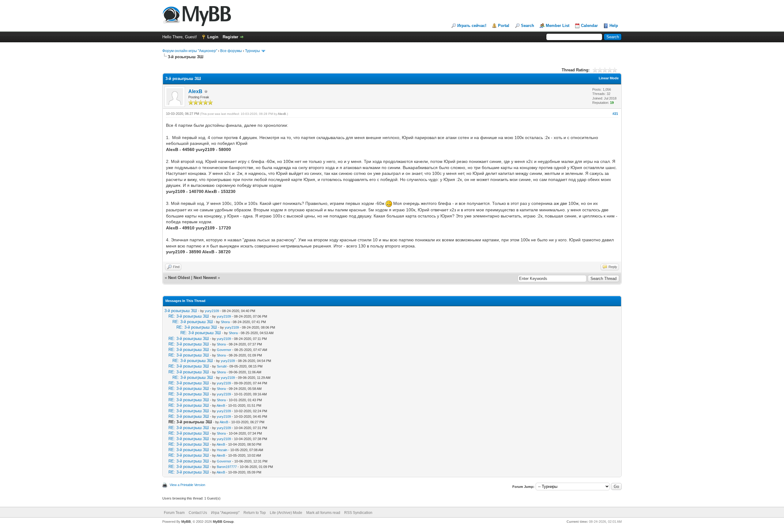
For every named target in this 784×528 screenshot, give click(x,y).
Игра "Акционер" (225, 513)
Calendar (589, 25)
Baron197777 (227, 467)
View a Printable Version (187, 485)
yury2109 (212, 311)
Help (613, 25)
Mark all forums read (323, 513)
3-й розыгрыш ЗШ (180, 310)
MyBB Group (223, 521)
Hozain (222, 450)
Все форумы (231, 51)
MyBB (186, 521)
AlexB (195, 91)
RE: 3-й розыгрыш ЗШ (188, 316)
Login (212, 37)
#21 (615, 113)
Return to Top (254, 513)
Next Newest (205, 277)
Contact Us (198, 513)
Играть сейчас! (471, 25)
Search (527, 25)
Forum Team (174, 513)
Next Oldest (179, 277)
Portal (503, 25)
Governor (224, 350)
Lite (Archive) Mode (286, 513)
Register (230, 37)
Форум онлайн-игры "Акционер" (189, 51)
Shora (225, 322)
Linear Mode (609, 78)
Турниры (252, 51)
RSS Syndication (358, 513)
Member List (557, 25)
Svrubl (221, 366)
